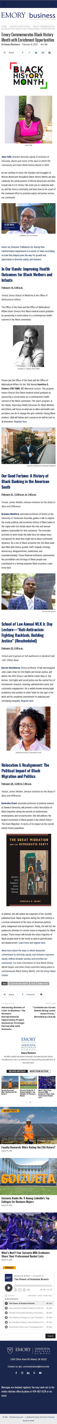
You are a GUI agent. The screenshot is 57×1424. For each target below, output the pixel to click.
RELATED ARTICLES (17, 1071)
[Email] (43, 52)
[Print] (49, 52)
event (33, 983)
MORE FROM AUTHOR (39, 1071)
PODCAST (9, 1268)
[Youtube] (40, 1373)
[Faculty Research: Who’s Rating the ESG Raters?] (10, 1082)
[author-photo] (28, 1043)
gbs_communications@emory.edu (34, 1366)
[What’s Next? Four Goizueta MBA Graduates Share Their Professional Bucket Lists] (47, 1082)
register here (39, 942)
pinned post (43, 983)
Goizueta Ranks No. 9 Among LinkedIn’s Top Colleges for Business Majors (28, 1093)
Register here (20, 421)
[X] (29, 52)
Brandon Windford (10, 514)
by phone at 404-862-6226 (34, 1391)
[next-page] (30, 1102)
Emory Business (12, 44)
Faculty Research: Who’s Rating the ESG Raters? (9, 1092)
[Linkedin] (36, 52)
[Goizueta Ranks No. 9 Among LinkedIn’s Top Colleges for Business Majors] (28, 1082)
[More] (41, 994)
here (8, 567)
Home (4, 26)
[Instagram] (23, 1373)
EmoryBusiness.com (16, 1417)
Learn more (24, 942)
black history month (19, 983)
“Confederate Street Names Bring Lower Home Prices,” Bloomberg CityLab (44, 1012)
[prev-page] (26, 1102)
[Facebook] (22, 52)
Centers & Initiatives (20, 26)
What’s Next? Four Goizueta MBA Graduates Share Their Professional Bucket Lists (46, 1094)
